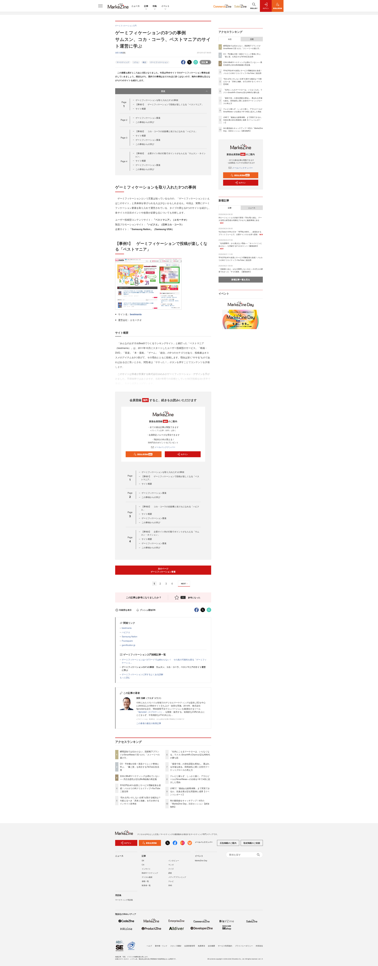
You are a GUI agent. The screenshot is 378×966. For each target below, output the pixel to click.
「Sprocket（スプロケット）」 (150, 711)
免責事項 (201, 945)
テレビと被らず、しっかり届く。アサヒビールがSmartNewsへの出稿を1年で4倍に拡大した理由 (190, 779)
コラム (136, 62)
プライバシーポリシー (244, 945)
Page (124, 119)
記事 (146, 5)
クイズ (171, 868)
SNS (170, 885)
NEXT (183, 583)
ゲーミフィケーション (159, 62)
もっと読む (125, 677)
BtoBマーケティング (150, 873)
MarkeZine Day (201, 860)
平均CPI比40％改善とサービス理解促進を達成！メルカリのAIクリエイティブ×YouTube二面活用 (140, 788)
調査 (170, 873)
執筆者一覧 (146, 885)
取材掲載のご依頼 (251, 842)
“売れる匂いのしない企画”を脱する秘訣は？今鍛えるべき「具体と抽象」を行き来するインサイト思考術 (140, 800)
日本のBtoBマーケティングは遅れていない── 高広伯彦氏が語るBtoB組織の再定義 (139, 777)
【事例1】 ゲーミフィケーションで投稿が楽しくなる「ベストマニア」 (169, 104)
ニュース (135, 5)
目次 (163, 91)
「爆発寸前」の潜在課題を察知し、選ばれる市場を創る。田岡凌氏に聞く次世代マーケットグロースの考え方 (189, 766)
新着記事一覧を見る (240, 279)
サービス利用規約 (225, 945)
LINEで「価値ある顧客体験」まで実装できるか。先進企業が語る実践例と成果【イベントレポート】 (190, 791)
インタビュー (173, 860)
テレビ (171, 881)
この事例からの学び (145, 122)
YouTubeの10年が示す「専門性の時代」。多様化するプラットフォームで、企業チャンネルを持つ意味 (240, 233)
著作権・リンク (161, 945)
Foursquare (127, 640)
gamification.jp (128, 645)
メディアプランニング (177, 877)
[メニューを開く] (100, 6)
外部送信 (259, 945)
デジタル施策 (147, 877)
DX (143, 860)
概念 (144, 62)
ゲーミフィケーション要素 (148, 117)
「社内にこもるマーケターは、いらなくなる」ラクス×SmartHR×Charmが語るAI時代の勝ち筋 (190, 754)
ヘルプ (149, 945)
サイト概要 (141, 108)
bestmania (136, 314)
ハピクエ (126, 632)
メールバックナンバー (165, 447)
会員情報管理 (189, 945)
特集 (155, 5)
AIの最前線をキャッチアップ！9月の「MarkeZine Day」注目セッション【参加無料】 (189, 803)
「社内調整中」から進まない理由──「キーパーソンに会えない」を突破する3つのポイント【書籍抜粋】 (240, 244)
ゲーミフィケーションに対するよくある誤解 (142, 674)
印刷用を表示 (125, 609)
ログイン (184, 454)
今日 (230, 39)
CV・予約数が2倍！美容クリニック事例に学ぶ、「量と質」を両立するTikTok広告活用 (139, 766)
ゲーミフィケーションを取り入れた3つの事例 (157, 100)
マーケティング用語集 (124, 899)
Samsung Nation (129, 636)
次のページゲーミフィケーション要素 (163, 570)
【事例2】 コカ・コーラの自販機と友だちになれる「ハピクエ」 (166, 131)
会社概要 (211, 945)
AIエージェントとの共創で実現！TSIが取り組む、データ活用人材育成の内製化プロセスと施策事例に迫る (240, 218)
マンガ (171, 864)
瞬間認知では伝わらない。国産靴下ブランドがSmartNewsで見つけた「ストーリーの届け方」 (140, 754)
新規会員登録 (144, 454)
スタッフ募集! (175, 945)
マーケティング (123, 62)
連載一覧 (145, 881)
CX (143, 864)
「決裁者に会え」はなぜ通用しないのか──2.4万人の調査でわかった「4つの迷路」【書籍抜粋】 (241, 270)
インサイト (146, 868)
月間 (252, 39)
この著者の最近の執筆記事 (148, 723)
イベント (165, 5)
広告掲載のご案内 (228, 842)
